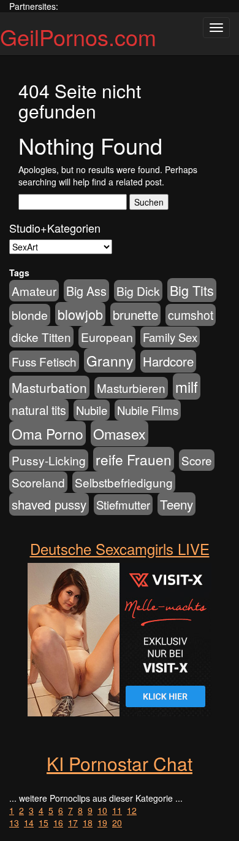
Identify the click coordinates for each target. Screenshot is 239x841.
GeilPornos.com (78, 36)
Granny (109, 360)
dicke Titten (41, 336)
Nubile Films (147, 410)
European (107, 337)
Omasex (119, 433)
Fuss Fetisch (44, 361)
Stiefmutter (123, 505)
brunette (135, 314)
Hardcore (168, 361)
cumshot (190, 315)
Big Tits (192, 290)
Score (196, 460)
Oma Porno (47, 433)
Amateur (34, 290)
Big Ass (86, 291)
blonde (30, 315)
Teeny (176, 504)
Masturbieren (131, 387)
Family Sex (170, 337)
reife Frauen (134, 459)
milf (186, 386)
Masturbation (49, 387)
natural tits (39, 410)
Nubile (91, 410)
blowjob (80, 314)
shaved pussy (49, 504)
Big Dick (138, 290)
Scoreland (38, 482)
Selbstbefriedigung (124, 482)
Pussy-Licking (49, 460)
